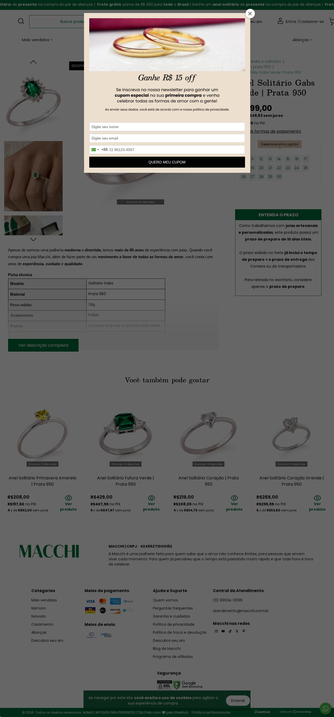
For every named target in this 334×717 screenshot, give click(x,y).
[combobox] (99, 149)
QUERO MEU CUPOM (167, 162)
